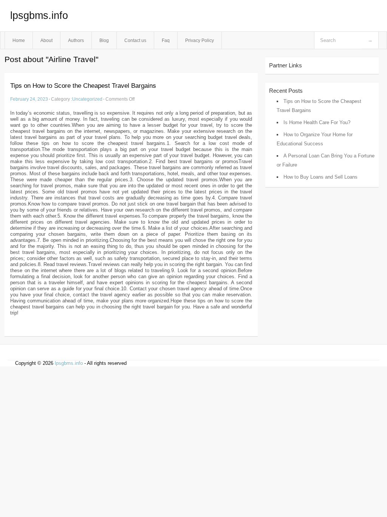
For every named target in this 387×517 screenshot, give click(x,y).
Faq (166, 40)
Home (18, 40)
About (46, 40)
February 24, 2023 (29, 99)
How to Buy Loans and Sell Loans (320, 177)
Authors (76, 40)
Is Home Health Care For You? (316, 122)
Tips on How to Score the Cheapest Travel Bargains (83, 85)
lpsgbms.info (39, 15)
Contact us (135, 40)
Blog (104, 40)
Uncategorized (87, 99)
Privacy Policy (199, 40)
